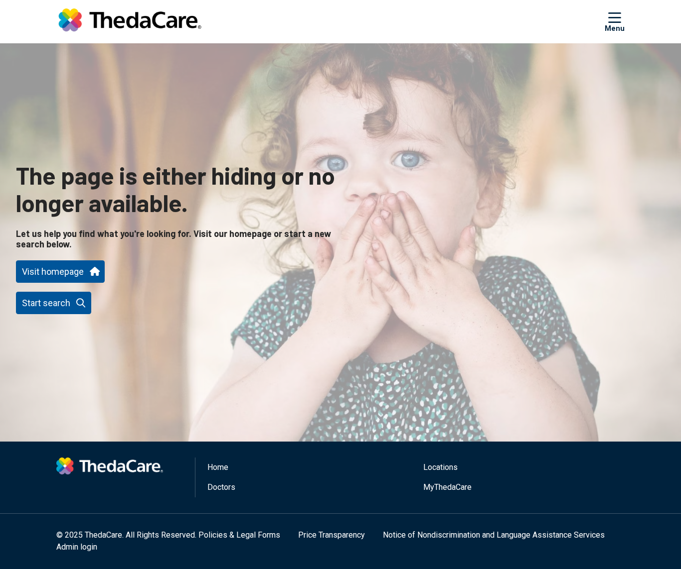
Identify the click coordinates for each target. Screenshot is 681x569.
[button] (615, 21)
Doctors (221, 487)
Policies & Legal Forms (239, 535)
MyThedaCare (447, 487)
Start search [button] (46, 303)
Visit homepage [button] (53, 271)
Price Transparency (331, 535)
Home (217, 467)
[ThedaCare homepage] (129, 21)
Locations (440, 467)
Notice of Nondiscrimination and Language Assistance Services (494, 535)
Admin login (76, 547)
